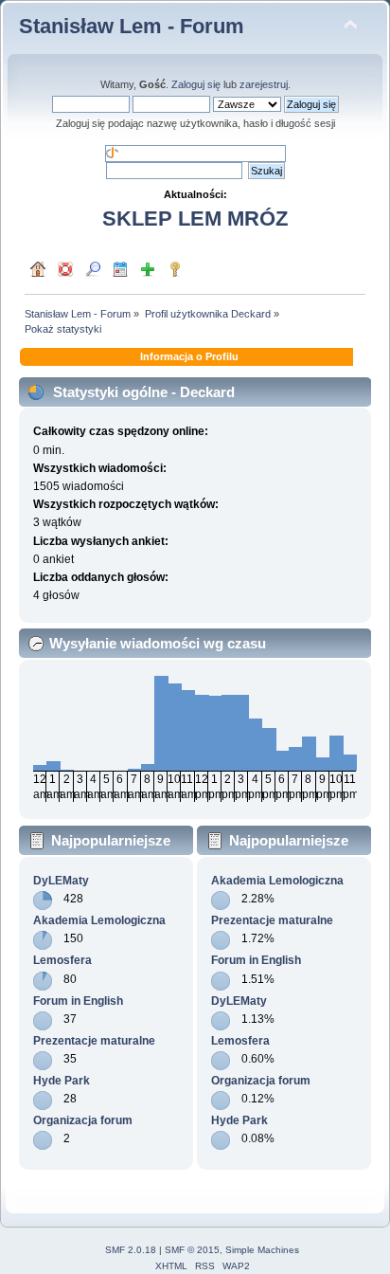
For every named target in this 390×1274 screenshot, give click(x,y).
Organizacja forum (83, 1120)
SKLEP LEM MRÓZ (195, 218)
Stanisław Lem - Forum (131, 26)
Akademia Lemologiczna (99, 920)
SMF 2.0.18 (130, 1250)
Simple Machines (262, 1250)
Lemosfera (62, 960)
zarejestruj (263, 84)
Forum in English (78, 1001)
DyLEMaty (61, 880)
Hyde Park (61, 1080)
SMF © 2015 (192, 1250)
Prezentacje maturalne (94, 1040)
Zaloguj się (196, 84)
